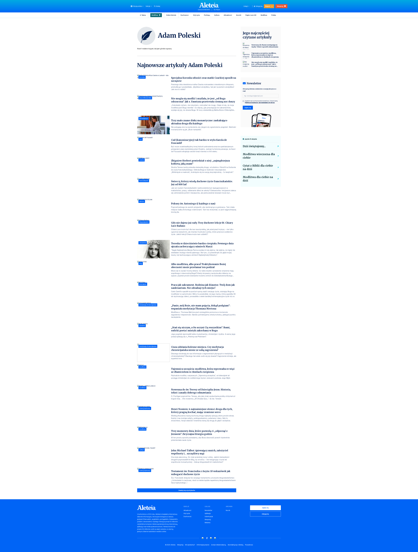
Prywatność (249, 545)
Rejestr (267, 6)
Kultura (216, 15)
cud (140, 139)
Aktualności (228, 15)
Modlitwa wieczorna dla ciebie (259, 156)
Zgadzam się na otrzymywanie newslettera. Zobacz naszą (261, 102)
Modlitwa (155, 15)
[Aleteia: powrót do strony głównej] (209, 5)
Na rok (228, 510)
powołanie (142, 284)
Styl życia (196, 15)
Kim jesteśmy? (190, 545)
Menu (144, 15)
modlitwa (142, 367)
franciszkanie (143, 181)
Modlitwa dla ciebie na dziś (258, 178)
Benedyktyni (143, 119)
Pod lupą (207, 15)
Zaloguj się (259, 6)
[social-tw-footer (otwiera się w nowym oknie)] (211, 538)
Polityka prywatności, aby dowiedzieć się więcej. (260, 103)
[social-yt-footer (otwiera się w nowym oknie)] (203, 538)
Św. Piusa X (217, 10)
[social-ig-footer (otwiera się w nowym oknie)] (215, 538)
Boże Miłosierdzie (145, 98)
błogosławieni (144, 222)
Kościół (238, 15)
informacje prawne (203, 545)
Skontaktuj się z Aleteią (235, 545)
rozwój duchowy (144, 408)
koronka (142, 77)
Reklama (207, 523)
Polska (273, 15)
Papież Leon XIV (250, 15)
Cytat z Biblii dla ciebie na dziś (258, 167)
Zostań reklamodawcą (218, 545)
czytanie (142, 326)
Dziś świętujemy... (254, 146)
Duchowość (185, 15)
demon (141, 201)
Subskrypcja (209, 516)
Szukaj (158, 6)
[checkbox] (243, 101)
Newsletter (208, 510)
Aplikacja (208, 513)
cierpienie (142, 243)
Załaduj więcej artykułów (186, 490)
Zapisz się (247, 108)
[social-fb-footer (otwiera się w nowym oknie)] (207, 538)
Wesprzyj (280, 6)
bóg (140, 263)
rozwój (141, 160)
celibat (141, 450)
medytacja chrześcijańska (147, 305)
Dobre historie (171, 15)
